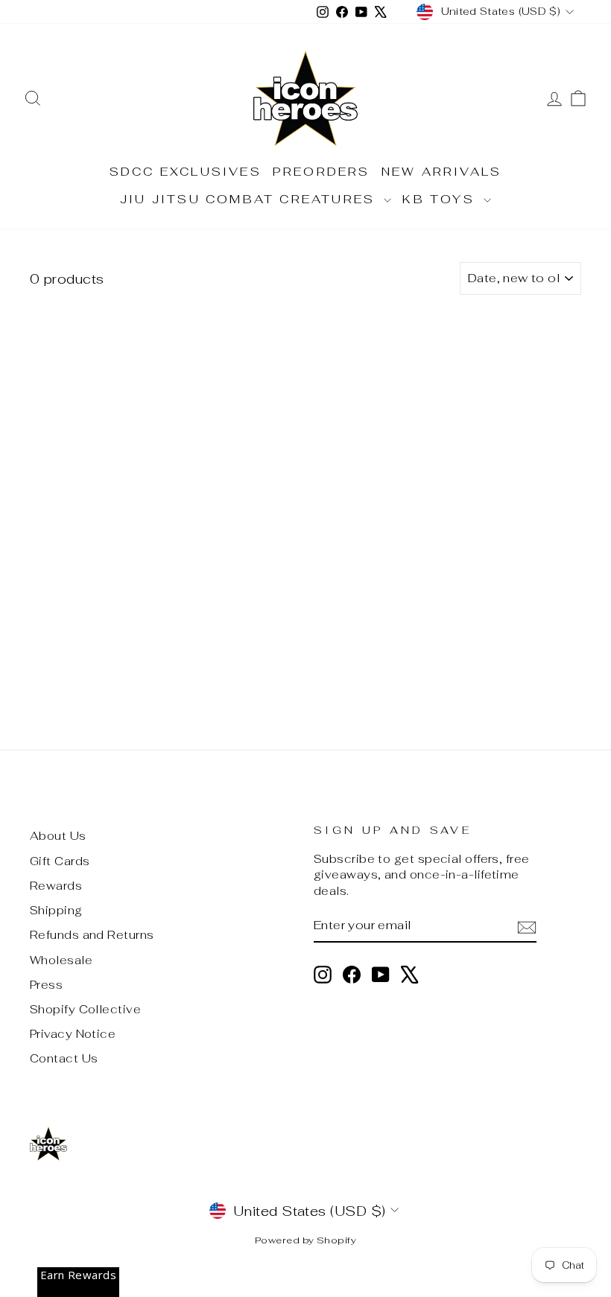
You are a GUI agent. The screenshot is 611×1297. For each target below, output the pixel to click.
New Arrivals (441, 171)
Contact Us (64, 1058)
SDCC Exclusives (186, 171)
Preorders (321, 171)
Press (46, 985)
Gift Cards (60, 861)
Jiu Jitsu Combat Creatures (250, 199)
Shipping (56, 910)
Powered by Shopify (305, 1240)
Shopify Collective (85, 1009)
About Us (58, 836)
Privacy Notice (72, 1034)
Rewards (56, 886)
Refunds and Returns (92, 935)
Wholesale (61, 960)
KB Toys (441, 199)
